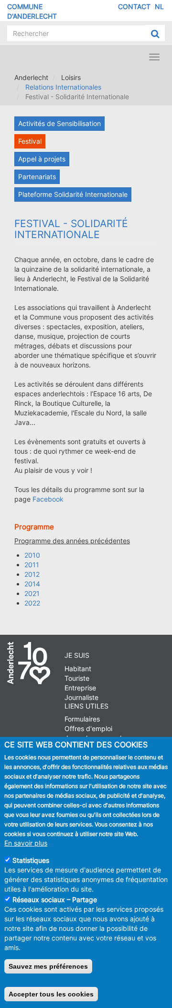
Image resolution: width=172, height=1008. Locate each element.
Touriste (76, 678)
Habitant (77, 668)
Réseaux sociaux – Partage (54, 899)
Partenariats (37, 176)
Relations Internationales (63, 87)
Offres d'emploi (88, 728)
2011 (31, 565)
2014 (32, 584)
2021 (32, 593)
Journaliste (81, 697)
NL (159, 6)
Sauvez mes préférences (48, 966)
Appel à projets (41, 159)
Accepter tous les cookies (51, 994)
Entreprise (80, 688)
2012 (32, 574)
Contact (134, 6)
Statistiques (30, 860)
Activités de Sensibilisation (59, 123)
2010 (32, 555)
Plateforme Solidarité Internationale (73, 194)
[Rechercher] (155, 33)
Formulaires (82, 719)
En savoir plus (25, 843)
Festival (30, 141)
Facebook (48, 499)
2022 (32, 603)
